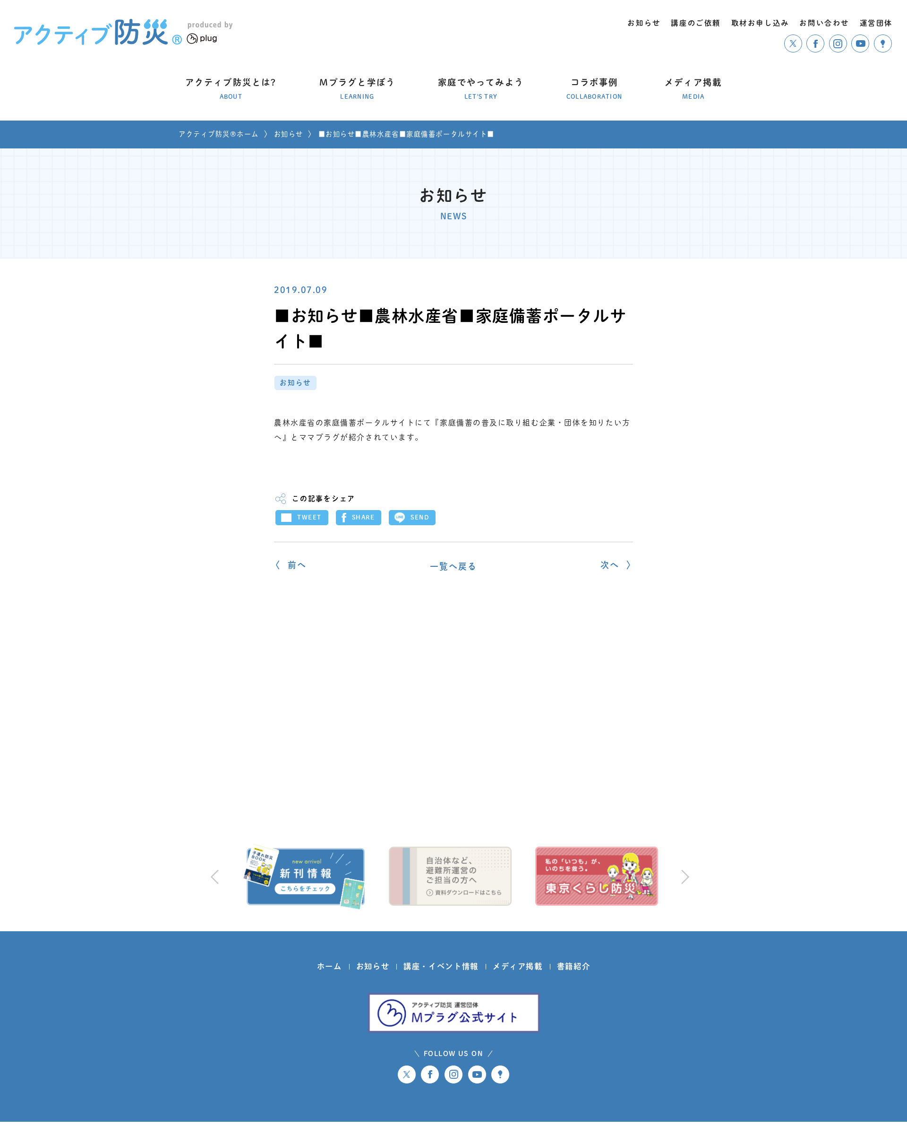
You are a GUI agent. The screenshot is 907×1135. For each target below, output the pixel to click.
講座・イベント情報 (441, 966)
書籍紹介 (573, 966)
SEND (420, 517)
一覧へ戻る (454, 566)
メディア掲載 (518, 966)
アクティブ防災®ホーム (219, 134)
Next (683, 876)
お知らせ (288, 134)
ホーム (329, 966)
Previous (214, 876)
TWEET (309, 517)
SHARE (363, 517)
